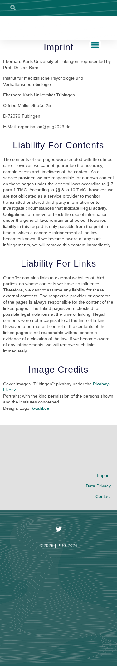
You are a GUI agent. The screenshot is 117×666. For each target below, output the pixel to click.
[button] (95, 44)
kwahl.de (40, 408)
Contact (103, 496)
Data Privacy (98, 485)
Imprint (104, 475)
